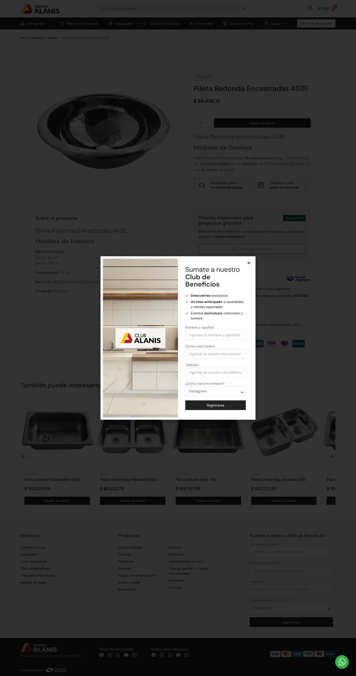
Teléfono (192, 365)
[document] (178, 338)
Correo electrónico (199, 346)
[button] (249, 263)
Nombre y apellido (199, 328)
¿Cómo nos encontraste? (204, 384)
